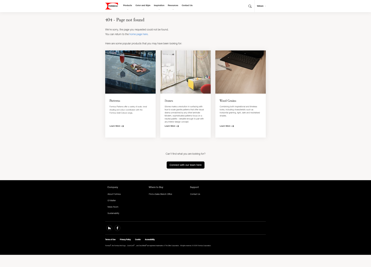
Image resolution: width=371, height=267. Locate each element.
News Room (113, 207)
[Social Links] (109, 228)
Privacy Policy (125, 239)
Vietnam (260, 6)
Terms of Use (110, 239)
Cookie (138, 239)
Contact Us (187, 6)
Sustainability (113, 213)
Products (127, 6)
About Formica (114, 194)
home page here (138, 34)
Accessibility (150, 239)
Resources (173, 6)
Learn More (115, 126)
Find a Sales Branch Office (160, 194)
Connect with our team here (186, 165)
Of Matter (112, 200)
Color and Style (143, 6)
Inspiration (159, 6)
